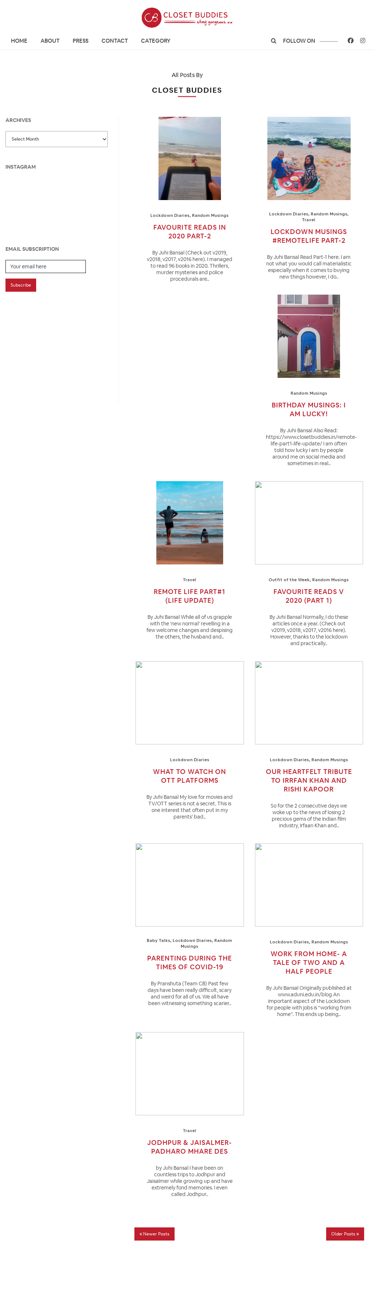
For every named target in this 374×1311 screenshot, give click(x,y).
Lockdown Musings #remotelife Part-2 (309, 236)
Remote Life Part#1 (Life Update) (189, 596)
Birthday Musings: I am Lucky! (309, 409)
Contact (115, 40)
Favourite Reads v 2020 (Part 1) (309, 596)
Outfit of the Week (289, 579)
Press (80, 40)
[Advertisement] (60, 341)
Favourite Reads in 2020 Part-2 (189, 231)
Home (19, 40)
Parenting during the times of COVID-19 (189, 962)
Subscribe (21, 285)
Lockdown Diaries (170, 215)
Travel (309, 219)
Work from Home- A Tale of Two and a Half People (309, 962)
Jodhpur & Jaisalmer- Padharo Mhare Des (189, 1146)
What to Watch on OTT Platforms (189, 776)
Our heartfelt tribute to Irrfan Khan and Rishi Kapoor (309, 780)
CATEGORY (156, 40)
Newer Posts (155, 1234)
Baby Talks (158, 940)
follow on (299, 40)
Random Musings (210, 215)
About (50, 40)
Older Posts (343, 1234)
